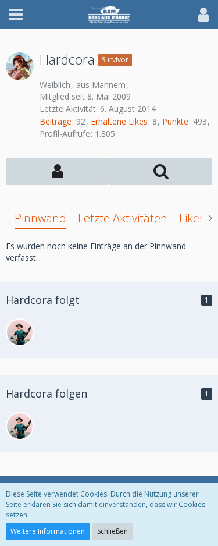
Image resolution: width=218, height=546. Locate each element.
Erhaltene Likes (119, 121)
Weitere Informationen (47, 531)
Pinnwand (40, 218)
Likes (192, 218)
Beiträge (56, 121)
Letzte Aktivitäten (122, 218)
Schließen (112, 531)
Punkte (175, 121)
